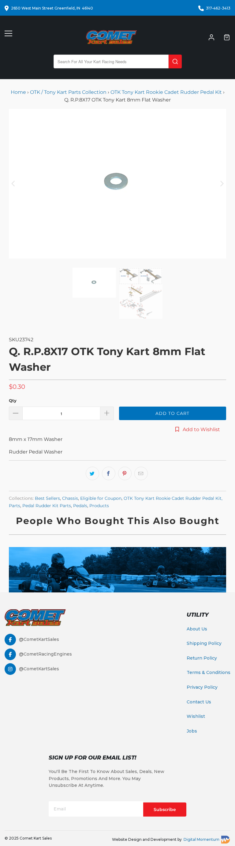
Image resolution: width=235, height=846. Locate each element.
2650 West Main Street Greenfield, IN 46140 (52, 8)
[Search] (175, 61)
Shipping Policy (204, 643)
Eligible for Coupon (100, 498)
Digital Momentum (201, 839)
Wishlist (196, 716)
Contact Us (199, 702)
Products (99, 505)
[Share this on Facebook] (108, 473)
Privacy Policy (202, 687)
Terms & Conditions (208, 672)
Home (19, 92)
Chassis (70, 498)
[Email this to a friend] (141, 473)
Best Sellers (47, 498)
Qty (13, 400)
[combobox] (111, 61)
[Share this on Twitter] (92, 473)
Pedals (80, 505)
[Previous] (13, 183)
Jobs (192, 731)
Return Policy (202, 658)
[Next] (221, 183)
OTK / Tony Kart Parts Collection (68, 92)
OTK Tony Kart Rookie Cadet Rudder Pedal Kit (166, 92)
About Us (197, 629)
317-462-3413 (218, 8)
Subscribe (165, 809)
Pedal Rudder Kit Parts (46, 505)
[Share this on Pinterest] (125, 473)
